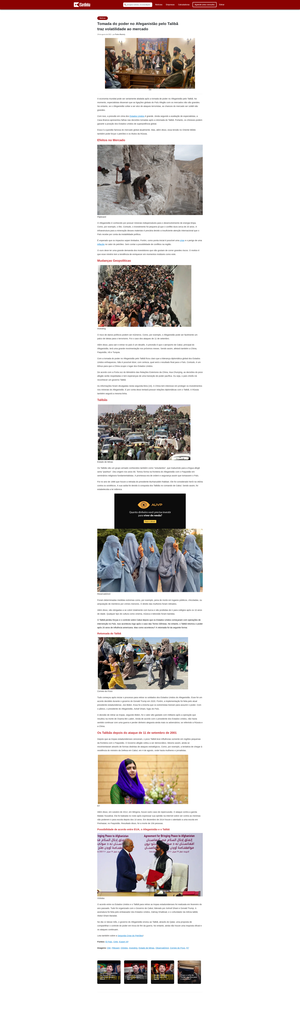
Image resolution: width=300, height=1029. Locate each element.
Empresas (170, 5)
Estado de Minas (146, 947)
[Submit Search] (125, 4)
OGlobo (124, 947)
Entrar (221, 5)
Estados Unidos (137, 116)
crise (182, 240)
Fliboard (115, 947)
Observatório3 (162, 947)
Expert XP (124, 941)
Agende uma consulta (205, 5)
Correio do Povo (177, 947)
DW (109, 947)
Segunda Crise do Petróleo (130, 935)
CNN (115, 941)
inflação (101, 244)
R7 (187, 947)
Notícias (158, 5)
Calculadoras (184, 5)
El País (108, 941)
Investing (133, 947)
